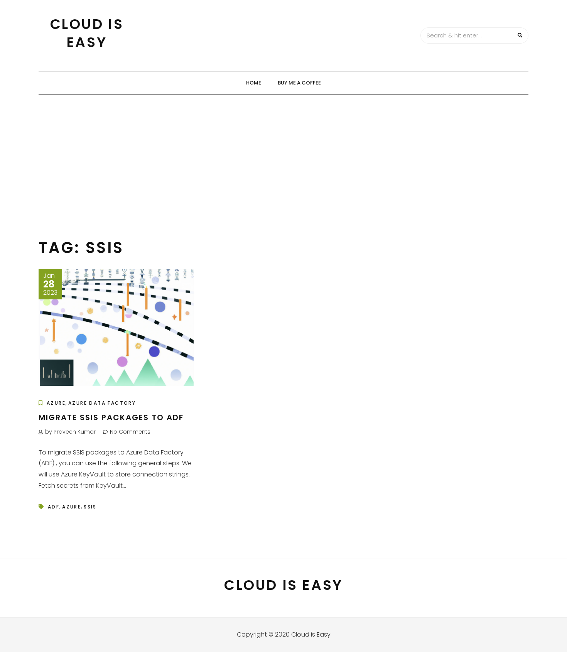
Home (253, 82)
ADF (53, 506)
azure (71, 506)
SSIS (90, 506)
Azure (56, 403)
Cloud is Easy (87, 33)
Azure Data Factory (102, 403)
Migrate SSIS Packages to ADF (111, 417)
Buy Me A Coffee (299, 82)
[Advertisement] (283, 153)
